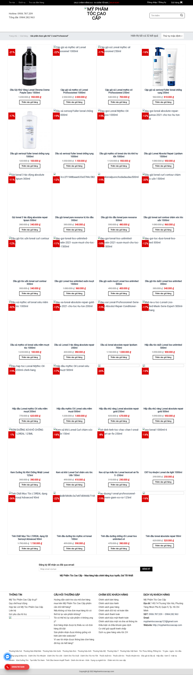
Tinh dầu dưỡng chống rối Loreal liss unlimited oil (119, 537)
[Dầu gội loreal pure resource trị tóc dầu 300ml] (74, 193)
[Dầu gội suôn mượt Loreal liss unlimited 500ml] (118, 257)
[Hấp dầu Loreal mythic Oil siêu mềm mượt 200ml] (29, 384)
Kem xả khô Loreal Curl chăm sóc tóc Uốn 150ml (74, 474)
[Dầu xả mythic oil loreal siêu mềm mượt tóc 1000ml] (29, 321)
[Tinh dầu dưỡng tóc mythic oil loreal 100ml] (74, 512)
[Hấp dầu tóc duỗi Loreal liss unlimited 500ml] (163, 321)
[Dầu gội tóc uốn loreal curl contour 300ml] (29, 257)
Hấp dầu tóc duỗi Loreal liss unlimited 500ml (163, 346)
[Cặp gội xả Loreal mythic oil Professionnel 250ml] (118, 66)
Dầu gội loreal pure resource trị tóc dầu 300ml (74, 219)
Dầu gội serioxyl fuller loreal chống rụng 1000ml (29, 155)
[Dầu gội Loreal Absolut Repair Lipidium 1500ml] (163, 129)
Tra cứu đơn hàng (36, 3)
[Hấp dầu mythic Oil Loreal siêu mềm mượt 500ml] (74, 384)
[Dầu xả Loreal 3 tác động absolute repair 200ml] (74, 321)
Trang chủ (13, 36)
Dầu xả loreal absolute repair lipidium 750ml (118, 346)
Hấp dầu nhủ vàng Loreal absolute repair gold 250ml (119, 410)
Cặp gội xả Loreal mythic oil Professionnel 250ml (118, 91)
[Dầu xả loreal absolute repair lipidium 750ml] (118, 321)
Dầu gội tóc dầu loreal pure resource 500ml (119, 219)
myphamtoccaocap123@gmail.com (161, 621)
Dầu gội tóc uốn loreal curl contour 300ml (29, 282)
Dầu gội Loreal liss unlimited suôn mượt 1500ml (74, 282)
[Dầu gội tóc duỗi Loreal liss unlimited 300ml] (163, 257)
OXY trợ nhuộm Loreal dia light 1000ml (163, 472)
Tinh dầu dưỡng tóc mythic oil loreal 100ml (74, 537)
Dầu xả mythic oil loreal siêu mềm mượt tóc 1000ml (29, 346)
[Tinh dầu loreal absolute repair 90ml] (163, 512)
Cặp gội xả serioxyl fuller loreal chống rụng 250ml (163, 91)
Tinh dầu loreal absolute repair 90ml (163, 536)
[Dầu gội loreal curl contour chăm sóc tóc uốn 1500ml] (163, 193)
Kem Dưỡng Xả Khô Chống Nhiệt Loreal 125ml (29, 474)
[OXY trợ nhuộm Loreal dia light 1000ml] (163, 448)
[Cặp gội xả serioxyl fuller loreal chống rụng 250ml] (163, 66)
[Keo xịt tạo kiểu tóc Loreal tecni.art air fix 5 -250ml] (118, 448)
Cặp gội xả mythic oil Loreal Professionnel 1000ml (74, 91)
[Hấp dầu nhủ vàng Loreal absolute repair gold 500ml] (163, 384)
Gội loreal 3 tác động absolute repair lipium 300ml (30, 219)
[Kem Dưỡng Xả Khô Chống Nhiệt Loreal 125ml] (29, 448)
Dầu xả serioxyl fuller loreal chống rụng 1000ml (74, 155)
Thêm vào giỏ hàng (30, 102)
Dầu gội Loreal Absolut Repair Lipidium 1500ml (163, 155)
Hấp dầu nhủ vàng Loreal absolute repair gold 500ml (163, 410)
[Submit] (181, 15)
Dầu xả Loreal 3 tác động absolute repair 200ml (74, 346)
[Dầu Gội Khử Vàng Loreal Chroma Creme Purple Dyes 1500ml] (29, 66)
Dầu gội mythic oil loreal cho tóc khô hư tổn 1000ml (118, 155)
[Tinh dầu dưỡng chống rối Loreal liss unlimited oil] (118, 512)
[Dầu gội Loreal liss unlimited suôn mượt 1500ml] (74, 257)
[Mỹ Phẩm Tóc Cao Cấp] (96, 15)
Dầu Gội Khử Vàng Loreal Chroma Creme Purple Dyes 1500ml (30, 91)
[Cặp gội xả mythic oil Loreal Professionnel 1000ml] (74, 66)
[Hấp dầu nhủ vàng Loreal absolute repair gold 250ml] (118, 384)
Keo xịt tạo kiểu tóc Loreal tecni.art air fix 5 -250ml (119, 474)
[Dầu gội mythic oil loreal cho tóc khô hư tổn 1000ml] (118, 129)
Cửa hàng (24, 36)
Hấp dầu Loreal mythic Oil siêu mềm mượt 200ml (29, 410)
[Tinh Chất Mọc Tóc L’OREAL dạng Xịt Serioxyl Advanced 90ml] (29, 512)
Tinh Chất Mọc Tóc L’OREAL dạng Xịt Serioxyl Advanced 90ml (30, 537)
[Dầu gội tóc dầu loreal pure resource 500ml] (118, 193)
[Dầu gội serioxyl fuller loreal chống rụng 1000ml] (29, 129)
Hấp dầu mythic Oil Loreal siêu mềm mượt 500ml (74, 410)
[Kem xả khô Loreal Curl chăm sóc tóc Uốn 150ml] (74, 448)
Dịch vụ (22, 3)
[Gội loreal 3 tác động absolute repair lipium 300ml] (29, 193)
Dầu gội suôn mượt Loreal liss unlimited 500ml (118, 282)
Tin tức (12, 3)
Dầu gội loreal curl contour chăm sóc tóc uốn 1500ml (163, 219)
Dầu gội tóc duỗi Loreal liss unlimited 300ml (163, 282)
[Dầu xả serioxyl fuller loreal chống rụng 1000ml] (74, 129)
